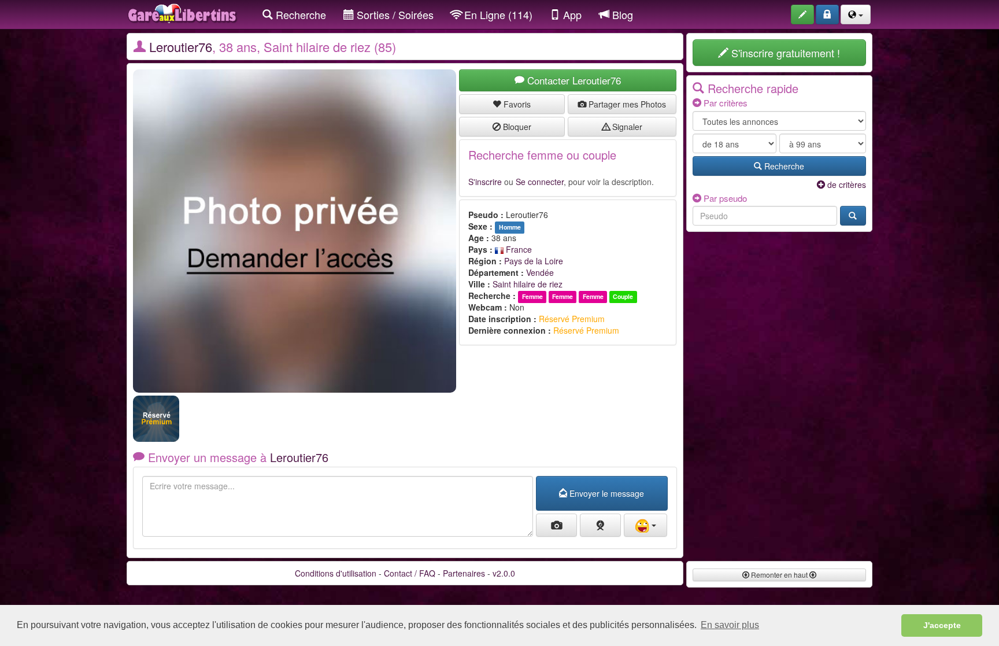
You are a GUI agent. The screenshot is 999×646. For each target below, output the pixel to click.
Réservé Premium (572, 318)
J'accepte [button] (942, 625)
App (571, 14)
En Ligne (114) (496, 14)
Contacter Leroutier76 (572, 80)
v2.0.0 (504, 573)
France (518, 249)
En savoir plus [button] (730, 625)
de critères (845, 184)
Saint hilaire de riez (528, 284)
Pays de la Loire (533, 261)
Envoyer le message (605, 493)
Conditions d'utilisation (335, 573)
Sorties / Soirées (394, 14)
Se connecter (540, 181)
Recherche (299, 14)
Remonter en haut (779, 574)
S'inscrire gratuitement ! (784, 52)
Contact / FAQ (409, 573)
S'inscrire (485, 181)
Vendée (540, 272)
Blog (621, 14)
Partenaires (464, 573)
